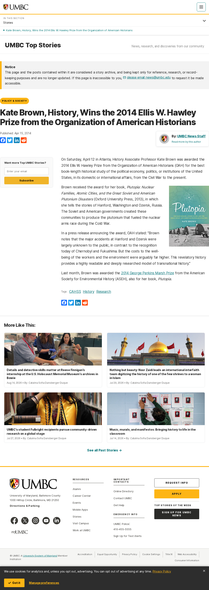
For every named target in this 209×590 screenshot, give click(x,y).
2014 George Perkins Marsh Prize (147, 273)
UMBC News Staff (191, 136)
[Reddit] (24, 140)
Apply (177, 493)
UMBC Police (121, 524)
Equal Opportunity (108, 554)
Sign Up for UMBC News (176, 514)
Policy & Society (14, 100)
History (88, 292)
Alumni (77, 489)
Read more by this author (186, 141)
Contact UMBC (122, 498)
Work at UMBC (81, 530)
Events (77, 502)
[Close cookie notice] (204, 571)
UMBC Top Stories (33, 45)
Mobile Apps (80, 509)
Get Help (118, 505)
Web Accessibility (188, 554)
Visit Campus (81, 523)
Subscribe (26, 180)
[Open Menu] (201, 6)
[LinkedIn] (17, 140)
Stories (77, 516)
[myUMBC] (19, 532)
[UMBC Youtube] (46, 520)
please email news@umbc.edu (149, 77)
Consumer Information (187, 560)
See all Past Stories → (104, 450)
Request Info (177, 482)
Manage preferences (44, 582)
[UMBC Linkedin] (56, 520)
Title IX (170, 554)
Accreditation (85, 554)
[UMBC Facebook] (14, 520)
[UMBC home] (15, 6)
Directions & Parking (25, 505)
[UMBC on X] (24, 520)
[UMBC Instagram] (35, 520)
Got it (16, 582)
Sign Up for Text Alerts (127, 536)
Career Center (82, 495)
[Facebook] (3, 140)
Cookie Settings (151, 554)
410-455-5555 (122, 529)
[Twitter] (10, 140)
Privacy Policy (162, 571)
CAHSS (75, 292)
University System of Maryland (40, 555)
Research (103, 292)
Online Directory (123, 491)
